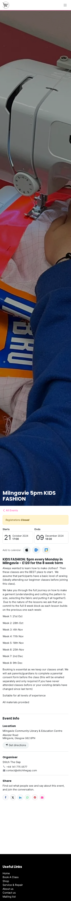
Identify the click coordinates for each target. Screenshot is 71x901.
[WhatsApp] (28, 797)
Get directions (17, 745)
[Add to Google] (46, 550)
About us (8, 888)
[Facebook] (6, 797)
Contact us (9, 892)
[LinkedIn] (20, 797)
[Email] (42, 797)
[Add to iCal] (27, 550)
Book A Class (11, 877)
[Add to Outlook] (36, 550)
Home (6, 873)
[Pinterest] (35, 797)
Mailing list (9, 896)
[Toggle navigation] (65, 5)
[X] (13, 797)
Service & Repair (13, 885)
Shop (6, 881)
